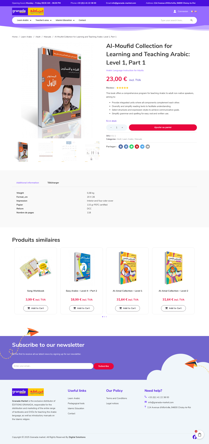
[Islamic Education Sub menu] (74, 20)
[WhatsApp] (131, 146)
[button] (99, 46)
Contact (82, 20)
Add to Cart (37, 308)
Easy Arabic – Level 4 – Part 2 (81, 290)
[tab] (102, 316)
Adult (38, 36)
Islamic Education (64, 20)
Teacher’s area (42, 20)
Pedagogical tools (76, 403)
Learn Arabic (23, 20)
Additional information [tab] (27, 182)
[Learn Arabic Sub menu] (30, 20)
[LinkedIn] (126, 146)
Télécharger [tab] (53, 182)
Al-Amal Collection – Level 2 (173, 290)
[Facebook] (121, 146)
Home (14, 36)
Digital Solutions (77, 437)
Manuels (47, 36)
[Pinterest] (137, 146)
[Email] (148, 146)
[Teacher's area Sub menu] (50, 20)
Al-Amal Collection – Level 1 (127, 290)
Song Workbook (35, 290)
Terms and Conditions (116, 398)
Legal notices (112, 403)
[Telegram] (142, 146)
